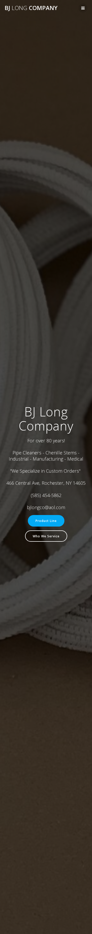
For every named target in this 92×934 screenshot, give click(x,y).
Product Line (46, 521)
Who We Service (46, 536)
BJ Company (31, 8)
